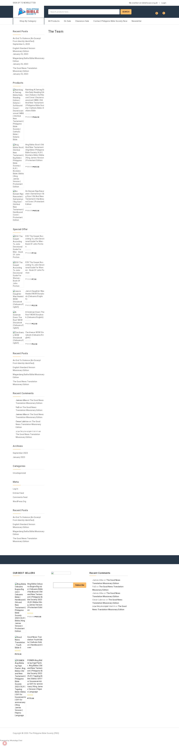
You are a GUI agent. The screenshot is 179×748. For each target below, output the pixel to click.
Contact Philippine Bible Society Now (110, 21)
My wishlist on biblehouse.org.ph (143, 3)
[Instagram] (164, 562)
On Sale (67, 21)
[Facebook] (139, 562)
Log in (15, 489)
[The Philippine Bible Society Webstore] (28, 11)
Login (163, 3)
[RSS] (154, 562)
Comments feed (20, 497)
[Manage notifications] (5, 743)
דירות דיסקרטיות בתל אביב (27, 431)
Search (125, 12)
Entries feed (18, 493)
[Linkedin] (149, 562)
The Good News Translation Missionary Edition (28, 424)
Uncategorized (19, 473)
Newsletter (137, 21)
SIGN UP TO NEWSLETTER (24, 3)
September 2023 (20, 453)
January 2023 (19, 457)
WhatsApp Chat (16, 740)
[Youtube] (159, 562)
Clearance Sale (82, 21)
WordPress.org (19, 501)
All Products (53, 21)
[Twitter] (144, 562)
